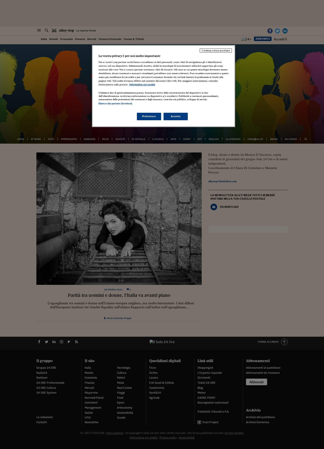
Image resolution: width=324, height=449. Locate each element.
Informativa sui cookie (142, 84)
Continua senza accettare (216, 50)
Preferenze (149, 116)
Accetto (176, 116)
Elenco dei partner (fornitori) (115, 103)
